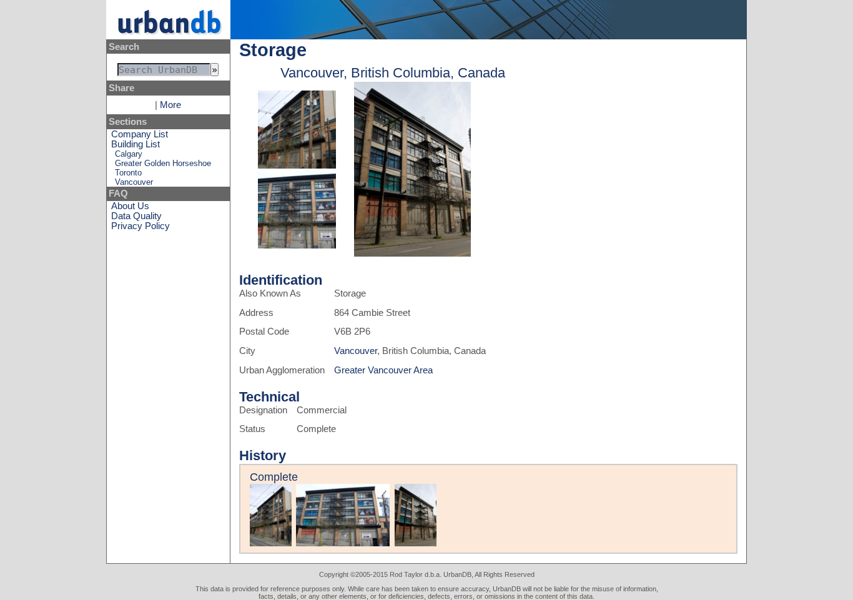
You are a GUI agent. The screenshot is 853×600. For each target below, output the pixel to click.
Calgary (128, 154)
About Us (130, 206)
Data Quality (136, 216)
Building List (135, 144)
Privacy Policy (140, 226)
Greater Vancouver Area (383, 370)
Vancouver (134, 182)
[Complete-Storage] (297, 165)
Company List (139, 134)
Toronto (128, 172)
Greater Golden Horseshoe (163, 163)
